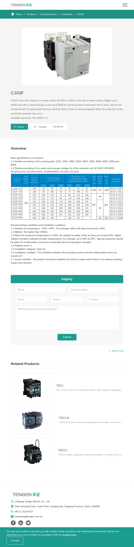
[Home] (21, 4)
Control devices (49, 14)
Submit (67, 337)
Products (31, 14)
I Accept (15, 540)
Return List (117, 350)
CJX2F (80, 14)
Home (19, 14)
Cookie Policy (69, 534)
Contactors (66, 14)
